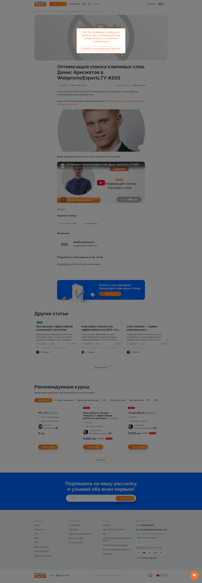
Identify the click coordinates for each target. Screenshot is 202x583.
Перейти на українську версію (101, 48)
